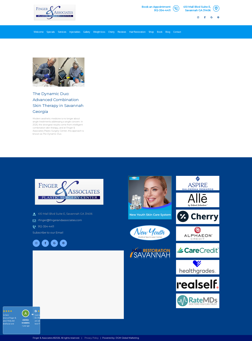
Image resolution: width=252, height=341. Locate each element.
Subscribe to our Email (48, 232)
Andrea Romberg (11, 321)
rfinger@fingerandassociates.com (60, 220)
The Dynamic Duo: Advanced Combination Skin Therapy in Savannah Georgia (58, 102)
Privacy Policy (91, 338)
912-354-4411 (46, 226)
